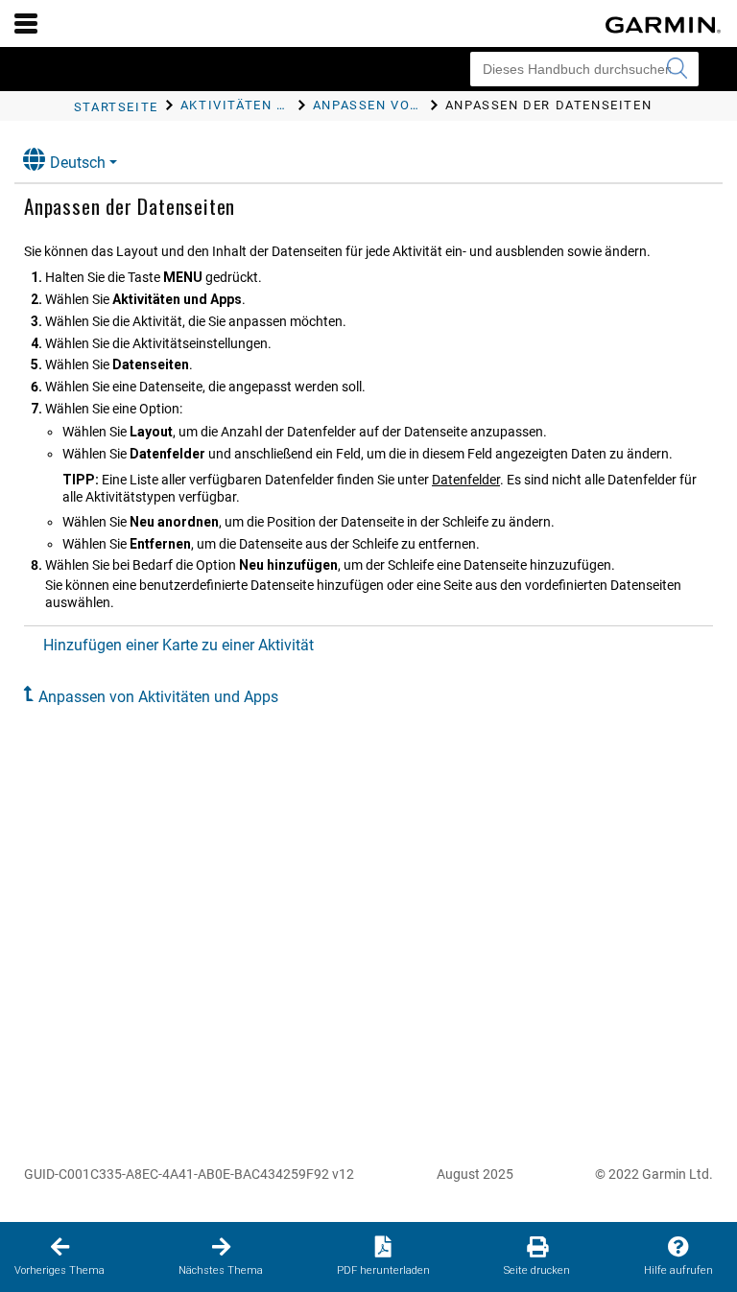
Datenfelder (466, 479)
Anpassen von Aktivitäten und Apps (158, 697)
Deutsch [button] (78, 162)
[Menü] (25, 23)
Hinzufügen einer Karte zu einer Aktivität (178, 645)
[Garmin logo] (663, 25)
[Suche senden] (676, 69)
